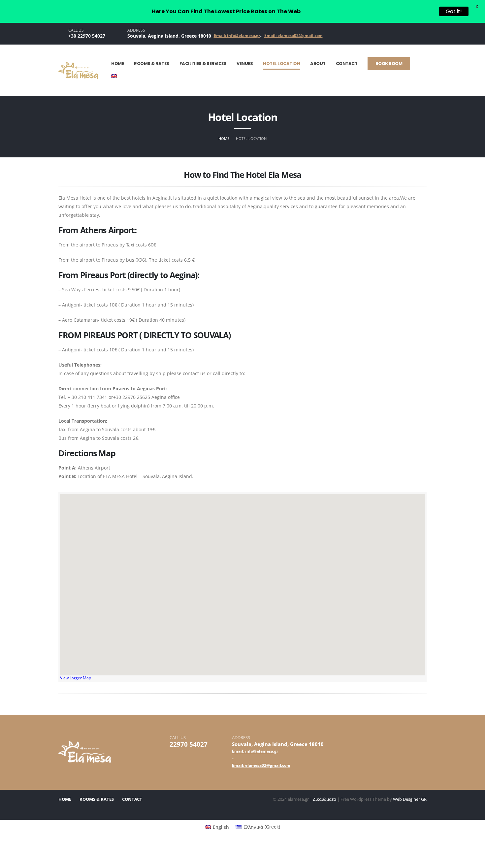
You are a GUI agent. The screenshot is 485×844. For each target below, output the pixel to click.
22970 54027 (189, 744)
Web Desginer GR (410, 799)
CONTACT (132, 799)
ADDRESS (136, 30)
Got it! (454, 11)
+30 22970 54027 (86, 36)
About (318, 63)
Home (117, 63)
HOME (64, 799)
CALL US (76, 30)
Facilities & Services (203, 63)
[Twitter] (412, 33)
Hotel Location (281, 63)
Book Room (389, 63)
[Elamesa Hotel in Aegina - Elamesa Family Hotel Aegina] (78, 70)
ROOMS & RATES (97, 799)
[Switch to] (117, 76)
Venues (245, 63)
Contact (347, 63)
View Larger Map (75, 678)
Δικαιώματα (324, 799)
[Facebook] (424, 33)
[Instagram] (400, 33)
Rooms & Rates (151, 63)
